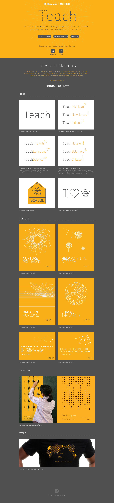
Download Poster (24, 273)
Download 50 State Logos (66, 132)
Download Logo (24, 132)
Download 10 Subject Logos (27, 168)
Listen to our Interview (45, 36)
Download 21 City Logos (65, 168)
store (26, 469)
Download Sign (24, 210)
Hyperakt (50, 5)
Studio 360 (63, 5)
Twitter (63, 495)
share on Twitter (53, 52)
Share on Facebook (61, 52)
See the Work (74, 36)
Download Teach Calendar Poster (29, 425)
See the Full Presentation (61, 36)
